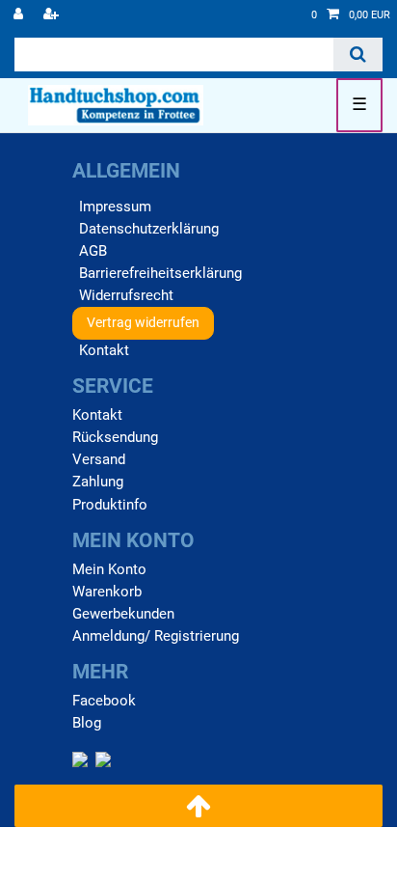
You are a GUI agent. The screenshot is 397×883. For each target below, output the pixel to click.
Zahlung (97, 481)
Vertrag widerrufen (143, 322)
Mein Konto (109, 569)
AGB (93, 251)
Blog (86, 722)
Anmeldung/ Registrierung (155, 636)
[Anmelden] (20, 15)
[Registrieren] (53, 15)
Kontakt (104, 350)
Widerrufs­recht (126, 295)
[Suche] (358, 54)
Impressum (115, 206)
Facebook (104, 700)
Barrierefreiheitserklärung (160, 273)
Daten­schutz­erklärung (149, 228)
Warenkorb (107, 591)
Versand (98, 459)
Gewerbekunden (123, 613)
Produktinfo (109, 504)
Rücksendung (115, 437)
